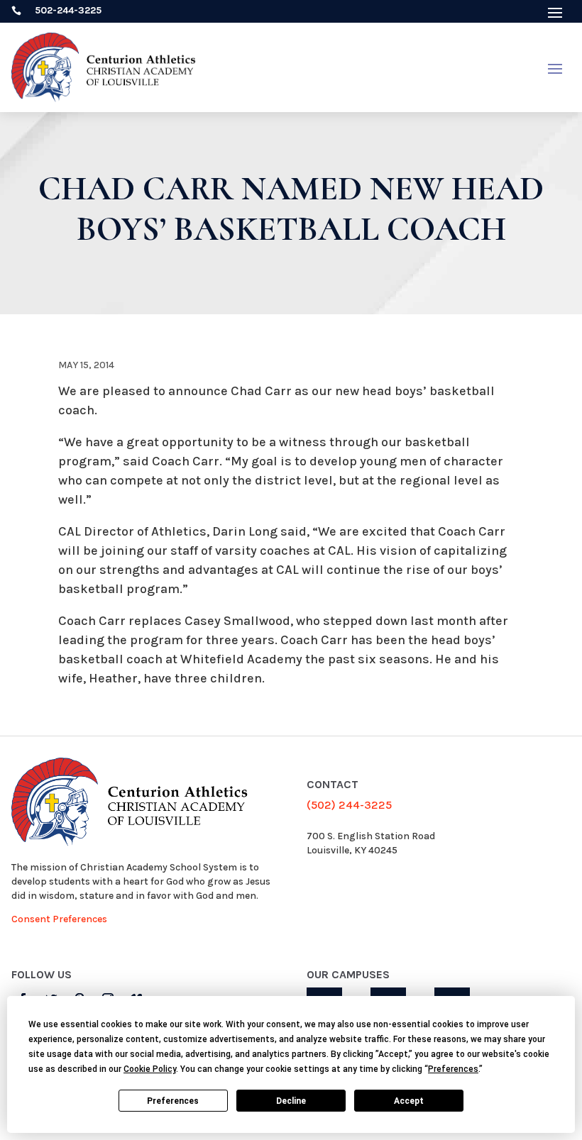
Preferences (173, 1101)
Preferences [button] (453, 1069)
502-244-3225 (68, 10)
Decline (291, 1101)
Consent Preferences (59, 919)
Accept (409, 1101)
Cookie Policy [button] (149, 1069)
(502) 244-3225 (349, 805)
